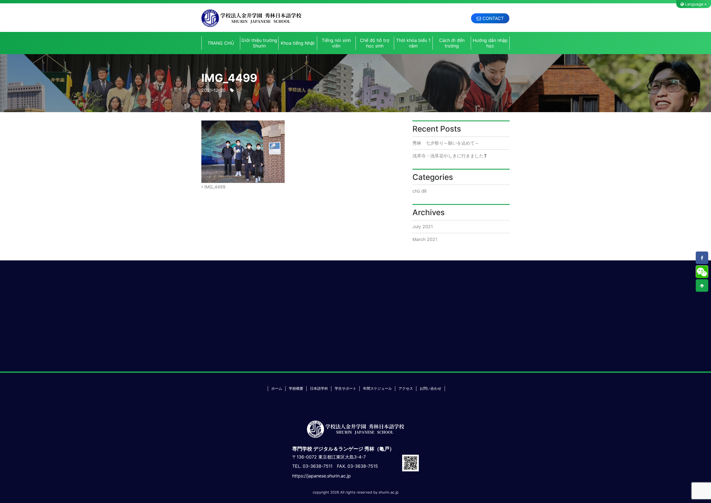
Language (693, 4)
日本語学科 (319, 388)
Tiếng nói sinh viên (336, 43)
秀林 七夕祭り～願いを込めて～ (445, 143)
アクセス (406, 388)
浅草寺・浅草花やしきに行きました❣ (449, 156)
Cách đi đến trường (452, 43)
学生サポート (345, 388)
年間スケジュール (377, 388)
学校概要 (296, 388)
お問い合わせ (430, 388)
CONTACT (492, 18)
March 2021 (424, 239)
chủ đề (419, 191)
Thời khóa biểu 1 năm (413, 43)
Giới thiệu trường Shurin (259, 43)
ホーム (276, 388)
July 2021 (422, 226)
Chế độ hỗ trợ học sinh (374, 43)
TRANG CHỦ (220, 43)
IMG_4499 (214, 187)
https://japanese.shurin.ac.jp (321, 476)
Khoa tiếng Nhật (298, 43)
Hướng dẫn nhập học (490, 43)
